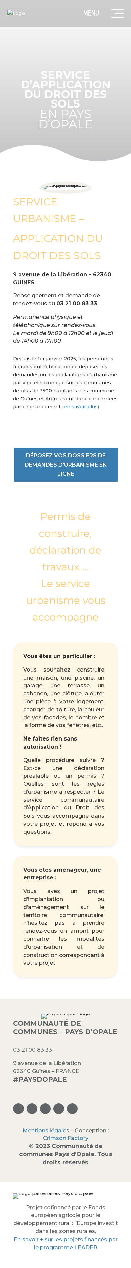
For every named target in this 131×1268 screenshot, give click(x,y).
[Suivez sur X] (45, 1108)
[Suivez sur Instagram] (18, 1108)
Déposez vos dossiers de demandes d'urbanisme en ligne (66, 464)
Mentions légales (46, 1130)
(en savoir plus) (80, 407)
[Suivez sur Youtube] (72, 1108)
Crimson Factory (65, 1138)
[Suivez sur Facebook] (32, 1108)
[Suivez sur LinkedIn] (58, 1108)
